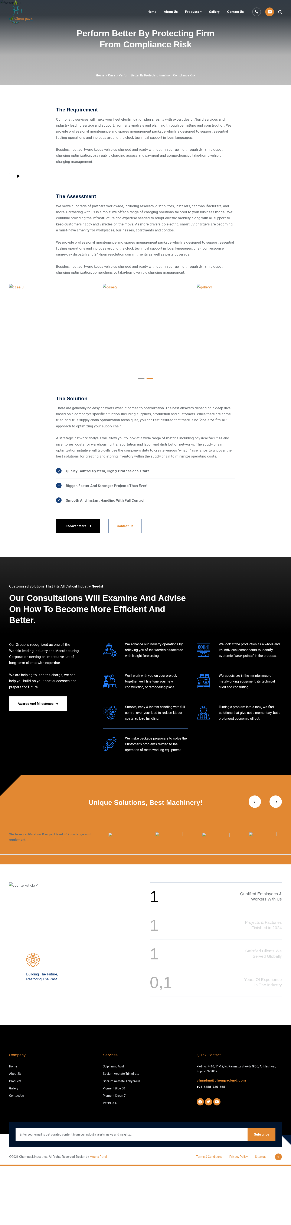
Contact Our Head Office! (46, 840)
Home (151, 12)
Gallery (214, 12)
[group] (122, 837)
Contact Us (235, 12)
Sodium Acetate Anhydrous (121, 1081)
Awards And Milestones (35, 704)
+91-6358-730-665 (211, 1087)
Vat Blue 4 (110, 1103)
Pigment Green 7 (114, 1095)
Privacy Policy (238, 1156)
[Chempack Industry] (21, 11)
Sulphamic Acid (113, 1066)
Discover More (75, 526)
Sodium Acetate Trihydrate (121, 1073)
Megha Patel (98, 1156)
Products (192, 12)
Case (111, 75)
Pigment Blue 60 (114, 1088)
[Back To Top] (278, 1156)
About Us (171, 12)
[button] (141, 378)
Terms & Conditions (209, 1156)
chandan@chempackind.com (221, 1080)
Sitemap (261, 1156)
